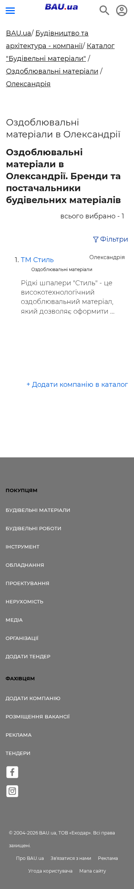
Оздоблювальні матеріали (52, 71)
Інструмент (22, 547)
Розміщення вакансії (38, 716)
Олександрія (28, 84)
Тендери (18, 753)
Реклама (19, 735)
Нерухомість (24, 601)
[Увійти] (121, 10)
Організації (22, 638)
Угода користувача (50, 871)
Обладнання (25, 565)
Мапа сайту (92, 871)
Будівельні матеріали (38, 510)
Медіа (14, 620)
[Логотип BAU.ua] (61, 7)
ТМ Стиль (37, 260)
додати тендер (28, 656)
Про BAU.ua (30, 858)
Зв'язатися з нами (71, 858)
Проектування (28, 583)
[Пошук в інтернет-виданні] (104, 10)
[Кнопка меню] (10, 10)
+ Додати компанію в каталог (77, 384)
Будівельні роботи (33, 528)
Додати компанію (33, 698)
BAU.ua (18, 33)
